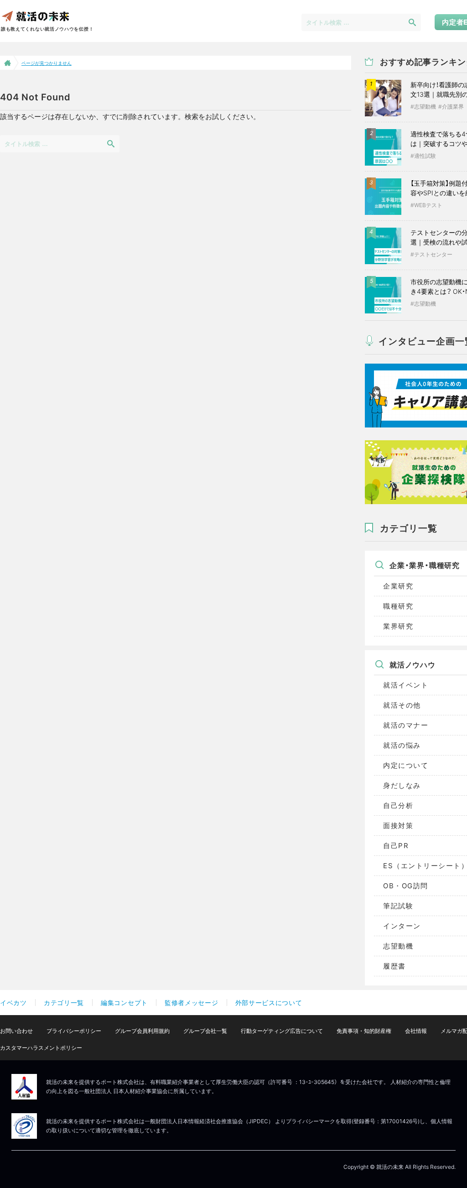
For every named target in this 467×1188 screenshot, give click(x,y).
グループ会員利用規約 (142, 1030)
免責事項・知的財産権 (364, 1030)
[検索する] (412, 21)
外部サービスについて (268, 1002)
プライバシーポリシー (74, 1030)
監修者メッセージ (191, 1002)
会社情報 (416, 1030)
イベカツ (13, 1002)
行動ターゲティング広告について (282, 1030)
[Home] (6, 63)
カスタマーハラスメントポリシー (41, 1047)
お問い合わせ (16, 1030)
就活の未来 (35, 16)
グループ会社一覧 (205, 1030)
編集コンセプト (124, 1002)
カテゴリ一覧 (64, 1002)
